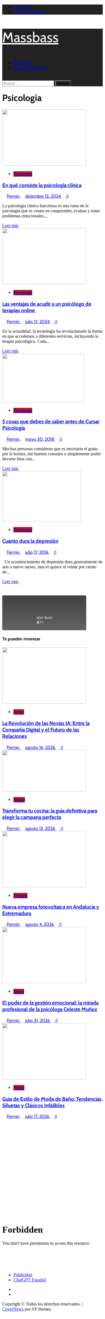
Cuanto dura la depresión (30, 541)
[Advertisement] (52, 1172)
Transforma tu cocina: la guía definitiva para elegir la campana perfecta (49, 813)
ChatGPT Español (29, 12)
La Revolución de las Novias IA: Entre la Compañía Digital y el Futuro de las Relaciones (46, 729)
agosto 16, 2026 (40, 747)
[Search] (4, 77)
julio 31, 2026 (38, 1020)
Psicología (22, 174)
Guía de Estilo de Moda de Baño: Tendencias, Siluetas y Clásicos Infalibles (52, 1102)
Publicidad (22, 6)
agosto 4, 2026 (40, 924)
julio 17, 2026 (37, 1116)
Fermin (14, 196)
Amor (18, 712)
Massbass (30, 37)
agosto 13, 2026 (40, 828)
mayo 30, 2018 (40, 439)
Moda (18, 1087)
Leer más (10, 225)
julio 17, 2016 (37, 552)
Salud (18, 991)
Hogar (19, 799)
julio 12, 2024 (38, 321)
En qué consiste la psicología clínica (41, 185)
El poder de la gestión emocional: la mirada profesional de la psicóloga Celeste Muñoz (50, 1006)
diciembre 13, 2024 (43, 196)
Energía (20, 895)
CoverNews (13, 1309)
